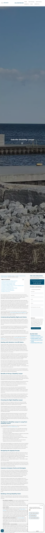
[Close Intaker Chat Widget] (42, 505)
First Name (33, 291)
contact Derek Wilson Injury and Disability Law (18, 312)
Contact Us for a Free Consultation (8, 290)
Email (32, 299)
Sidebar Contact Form (6, 291)
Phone (32, 303)
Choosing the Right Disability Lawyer (8, 284)
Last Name (33, 295)
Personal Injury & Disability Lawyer (7, 275)
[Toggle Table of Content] (23, 279)
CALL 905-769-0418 (19, 2)
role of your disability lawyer (12, 426)
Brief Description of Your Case (36, 307)
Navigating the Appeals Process (7, 286)
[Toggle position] (40, 505)
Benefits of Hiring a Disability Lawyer (8, 283)
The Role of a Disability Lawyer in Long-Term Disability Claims (13, 285)
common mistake (21, 517)
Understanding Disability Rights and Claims (9, 280)
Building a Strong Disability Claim (8, 289)
